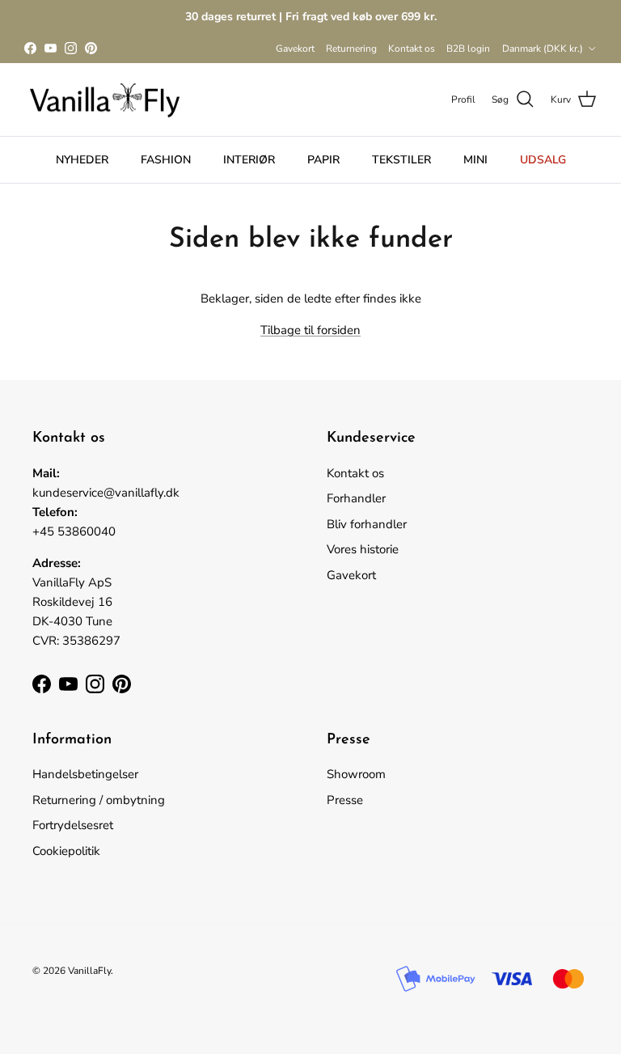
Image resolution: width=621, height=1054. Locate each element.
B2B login (468, 48)
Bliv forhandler (367, 524)
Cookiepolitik (66, 851)
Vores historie (363, 549)
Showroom (356, 774)
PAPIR (323, 159)
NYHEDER (82, 159)
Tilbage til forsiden (310, 330)
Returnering (351, 48)
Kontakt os (411, 48)
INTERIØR (249, 159)
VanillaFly (89, 970)
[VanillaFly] (105, 100)
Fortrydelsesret (72, 825)
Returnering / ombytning (98, 800)
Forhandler (356, 498)
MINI (475, 159)
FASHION (166, 159)
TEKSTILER (401, 159)
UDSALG (543, 159)
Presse (345, 800)
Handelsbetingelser (85, 774)
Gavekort (295, 48)
